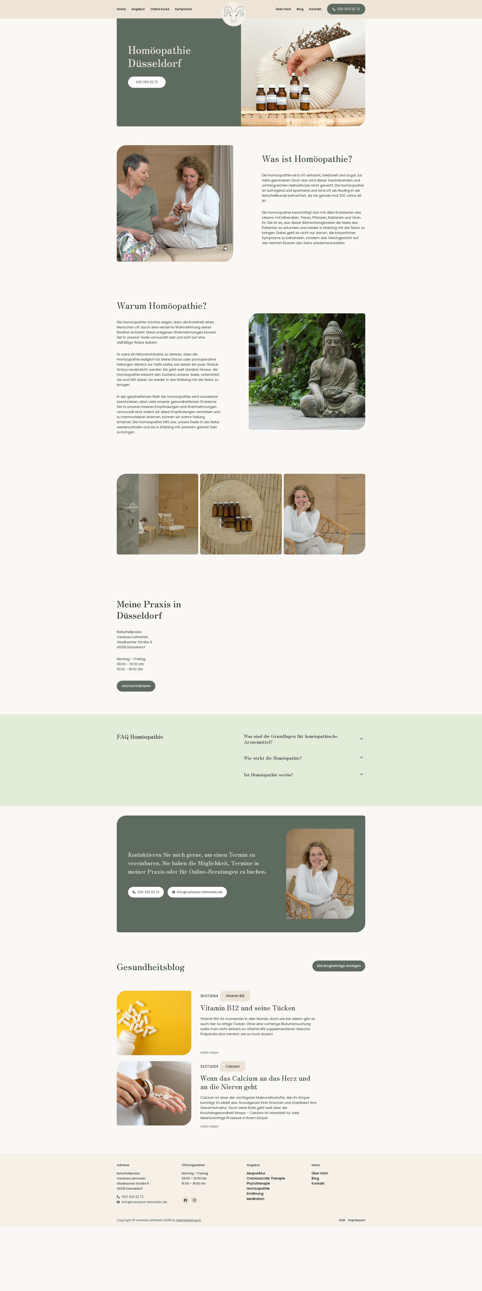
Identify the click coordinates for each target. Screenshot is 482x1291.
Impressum (356, 1220)
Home (121, 9)
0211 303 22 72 (348, 9)
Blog (300, 9)
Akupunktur (256, 1173)
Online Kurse (159, 9)
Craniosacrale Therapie (266, 1178)
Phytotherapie (258, 1183)
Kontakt (315, 9)
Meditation (255, 1199)
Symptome (183, 9)
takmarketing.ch (188, 1220)
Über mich (283, 9)
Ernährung (255, 1193)
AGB (342, 1220)
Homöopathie (258, 1188)
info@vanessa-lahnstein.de (199, 892)
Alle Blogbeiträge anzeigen (339, 966)
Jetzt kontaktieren (136, 686)
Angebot (138, 9)
